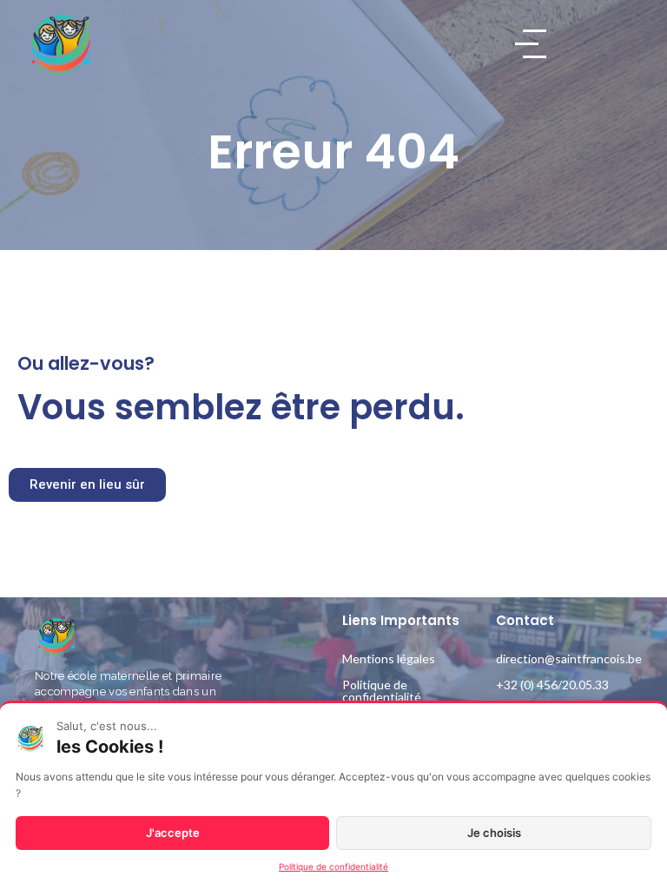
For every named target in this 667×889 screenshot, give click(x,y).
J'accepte (173, 833)
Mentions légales (388, 658)
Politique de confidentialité (381, 690)
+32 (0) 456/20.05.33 (552, 684)
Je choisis (494, 833)
